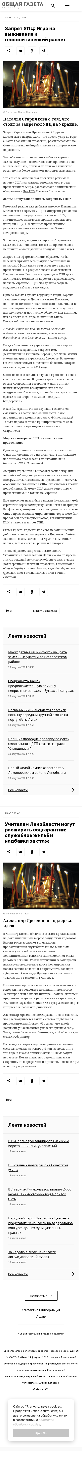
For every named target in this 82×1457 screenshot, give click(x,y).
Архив (41, 1316)
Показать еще (41, 1296)
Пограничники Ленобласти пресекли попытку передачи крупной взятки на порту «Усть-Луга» (38, 715)
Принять (41, 1433)
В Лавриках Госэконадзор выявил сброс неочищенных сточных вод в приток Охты (39, 1194)
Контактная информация (41, 1310)
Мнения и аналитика (45, 610)
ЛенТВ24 (29, 191)
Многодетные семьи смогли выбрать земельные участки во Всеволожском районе (37, 657)
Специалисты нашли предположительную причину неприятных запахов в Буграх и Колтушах (41, 686)
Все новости (18, 790)
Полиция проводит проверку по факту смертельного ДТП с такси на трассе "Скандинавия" (38, 744)
